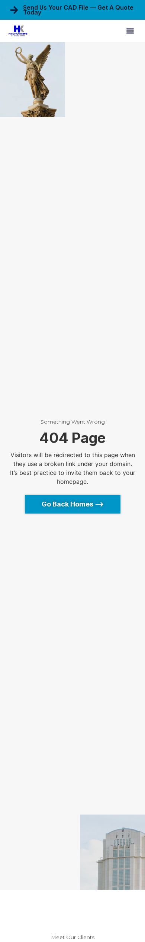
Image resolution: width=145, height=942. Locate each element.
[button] (130, 31)
